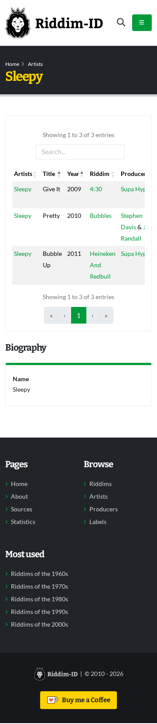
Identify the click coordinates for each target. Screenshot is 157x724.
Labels (97, 521)
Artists (35, 64)
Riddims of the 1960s (39, 573)
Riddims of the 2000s (39, 624)
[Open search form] (121, 22)
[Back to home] (54, 22)
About (19, 496)
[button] (35, 173)
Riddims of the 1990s (39, 611)
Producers (103, 509)
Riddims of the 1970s (39, 586)
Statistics (23, 521)
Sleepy (22, 189)
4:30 (96, 189)
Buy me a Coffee (84, 700)
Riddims (100, 483)
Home (12, 64)
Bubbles (101, 215)
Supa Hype (135, 189)
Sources (21, 509)
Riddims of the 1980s (39, 599)
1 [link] (79, 315)
